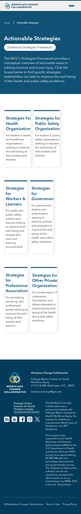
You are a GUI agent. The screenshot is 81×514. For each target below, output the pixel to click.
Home (7, 22)
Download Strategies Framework (29, 47)
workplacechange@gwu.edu (46, 391)
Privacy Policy (70, 504)
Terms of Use (53, 504)
